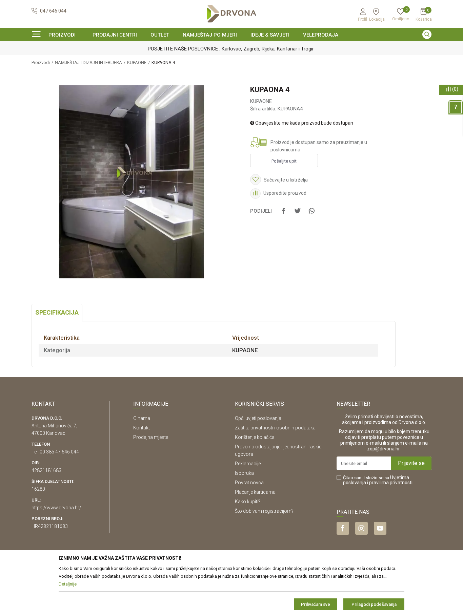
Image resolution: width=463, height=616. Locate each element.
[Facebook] (283, 214)
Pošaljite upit (284, 161)
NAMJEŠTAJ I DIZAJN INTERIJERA (88, 62)
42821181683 (46, 470)
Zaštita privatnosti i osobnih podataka (275, 427)
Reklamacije (248, 463)
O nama (141, 418)
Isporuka (244, 473)
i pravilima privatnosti (389, 482)
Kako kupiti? (247, 501)
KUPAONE (136, 62)
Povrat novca (249, 482)
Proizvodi (41, 62)
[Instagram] (361, 528)
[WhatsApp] (311, 214)
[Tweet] (297, 214)
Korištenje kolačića (255, 437)
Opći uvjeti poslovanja (258, 418)
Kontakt (141, 427)
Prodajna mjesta (150, 437)
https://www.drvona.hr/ (56, 507)
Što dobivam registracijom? (264, 511)
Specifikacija (57, 312)
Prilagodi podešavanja (374, 604)
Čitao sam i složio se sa (377, 480)
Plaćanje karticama (255, 492)
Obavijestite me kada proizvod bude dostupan (303, 123)
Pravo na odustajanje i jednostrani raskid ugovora (278, 450)
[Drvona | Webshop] (231, 14)
